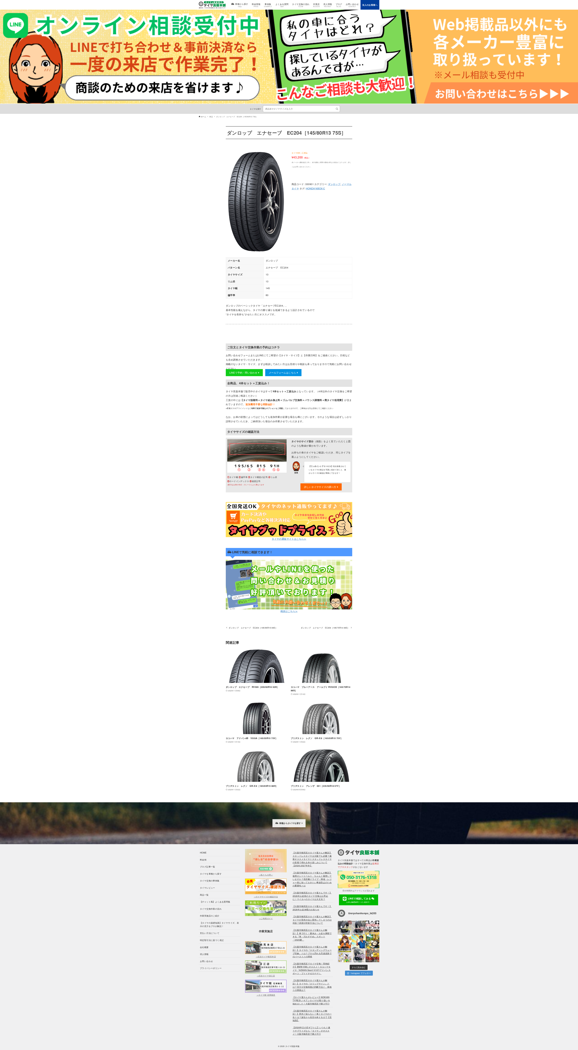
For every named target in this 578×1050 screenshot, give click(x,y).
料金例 (203, 859)
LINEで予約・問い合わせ (243, 372)
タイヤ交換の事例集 (209, 880)
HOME (203, 852)
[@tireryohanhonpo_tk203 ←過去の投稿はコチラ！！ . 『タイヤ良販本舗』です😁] (372, 928)
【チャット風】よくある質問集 (215, 901)
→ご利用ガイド (266, 918)
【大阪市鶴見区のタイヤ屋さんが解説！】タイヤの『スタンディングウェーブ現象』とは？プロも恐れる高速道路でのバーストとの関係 (312, 951)
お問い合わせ (206, 961)
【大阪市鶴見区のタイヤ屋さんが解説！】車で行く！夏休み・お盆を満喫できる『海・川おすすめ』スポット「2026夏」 (312, 934)
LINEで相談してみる (358, 900)
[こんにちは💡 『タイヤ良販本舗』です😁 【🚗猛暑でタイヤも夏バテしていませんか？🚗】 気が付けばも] (372, 941)
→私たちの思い (266, 874)
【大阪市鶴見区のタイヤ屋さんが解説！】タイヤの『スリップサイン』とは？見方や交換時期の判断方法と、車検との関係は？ (312, 985)
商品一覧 (204, 894)
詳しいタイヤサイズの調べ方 (320, 487)
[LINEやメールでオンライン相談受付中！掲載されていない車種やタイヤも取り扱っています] (289, 11)
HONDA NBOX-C (315, 188)
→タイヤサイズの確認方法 (266, 896)
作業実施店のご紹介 (209, 915)
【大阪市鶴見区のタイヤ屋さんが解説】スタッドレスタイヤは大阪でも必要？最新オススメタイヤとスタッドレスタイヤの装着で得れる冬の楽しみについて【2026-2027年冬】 (312, 859)
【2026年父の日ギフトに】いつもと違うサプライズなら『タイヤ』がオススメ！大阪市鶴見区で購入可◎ (311, 1030)
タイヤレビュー (207, 887)
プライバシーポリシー (211, 968)
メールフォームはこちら (282, 372)
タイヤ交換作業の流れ (211, 908)
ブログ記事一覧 (207, 866)
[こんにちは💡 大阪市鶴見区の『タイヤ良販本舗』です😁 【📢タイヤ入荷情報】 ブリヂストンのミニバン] (345, 928)
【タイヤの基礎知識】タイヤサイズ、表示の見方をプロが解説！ (219, 924)
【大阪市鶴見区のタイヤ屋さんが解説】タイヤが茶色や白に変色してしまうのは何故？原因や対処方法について (312, 919)
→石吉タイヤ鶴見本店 (266, 956)
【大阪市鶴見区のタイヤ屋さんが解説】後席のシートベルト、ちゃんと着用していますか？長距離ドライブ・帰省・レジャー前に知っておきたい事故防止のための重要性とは (312, 879)
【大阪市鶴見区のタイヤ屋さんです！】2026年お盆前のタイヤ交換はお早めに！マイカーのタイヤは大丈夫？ (312, 896)
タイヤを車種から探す (211, 873)
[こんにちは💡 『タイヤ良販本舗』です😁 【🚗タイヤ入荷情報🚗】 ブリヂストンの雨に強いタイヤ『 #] (358, 955)
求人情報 (204, 954)
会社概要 (204, 947)
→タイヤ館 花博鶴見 (265, 995)
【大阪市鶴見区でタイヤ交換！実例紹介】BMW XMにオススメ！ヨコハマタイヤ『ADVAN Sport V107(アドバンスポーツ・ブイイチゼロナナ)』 (312, 968)
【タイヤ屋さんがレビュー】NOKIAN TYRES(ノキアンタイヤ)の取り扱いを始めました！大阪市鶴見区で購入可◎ (311, 1000)
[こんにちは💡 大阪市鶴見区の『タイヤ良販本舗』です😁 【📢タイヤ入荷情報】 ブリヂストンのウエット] (358, 928)
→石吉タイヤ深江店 (266, 975)
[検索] (337, 108)
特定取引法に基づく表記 (212, 940)
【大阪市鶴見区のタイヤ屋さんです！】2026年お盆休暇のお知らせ (312, 908)
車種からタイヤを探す (290, 823)
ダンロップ (334, 184)
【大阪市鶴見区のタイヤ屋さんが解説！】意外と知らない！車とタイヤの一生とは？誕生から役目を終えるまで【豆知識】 (312, 1015)
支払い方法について (209, 933)
